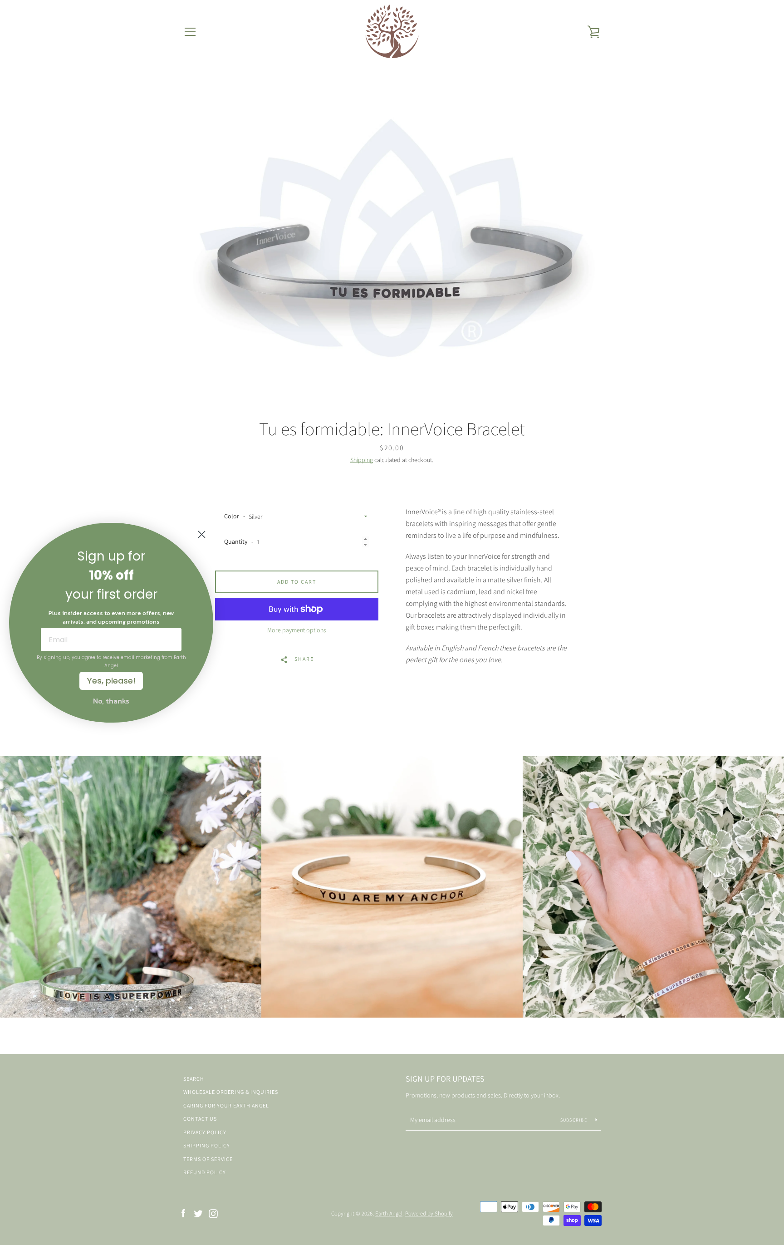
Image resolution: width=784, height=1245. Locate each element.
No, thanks (111, 700)
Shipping (361, 460)
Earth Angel (388, 1213)
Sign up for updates (445, 1078)
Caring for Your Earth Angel (226, 1105)
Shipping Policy (206, 1145)
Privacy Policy (204, 1132)
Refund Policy (204, 1172)
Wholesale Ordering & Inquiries (230, 1091)
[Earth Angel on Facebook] (183, 1213)
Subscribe (574, 1120)
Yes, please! (111, 680)
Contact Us (200, 1118)
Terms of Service (208, 1159)
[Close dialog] (202, 534)
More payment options (296, 630)
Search (193, 1078)
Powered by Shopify (429, 1213)
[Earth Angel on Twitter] (198, 1213)
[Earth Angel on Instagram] (213, 1213)
